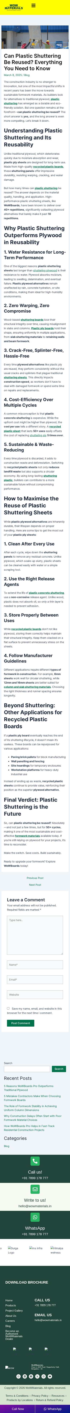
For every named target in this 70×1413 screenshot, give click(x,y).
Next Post (35, 885)
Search (8, 1063)
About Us (10, 1315)
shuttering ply (38, 435)
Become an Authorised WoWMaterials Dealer (14, 1335)
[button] (49, 5)
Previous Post (35, 878)
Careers (10, 1320)
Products (10, 1305)
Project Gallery (14, 1310)
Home (9, 1300)
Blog (27, 75)
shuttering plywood (45, 270)
